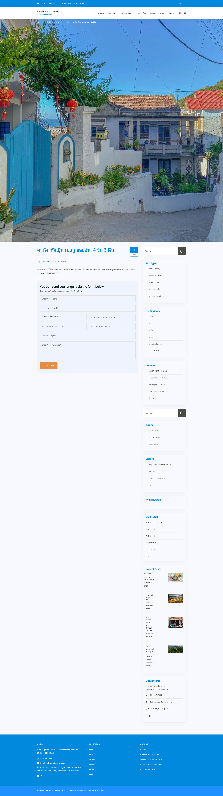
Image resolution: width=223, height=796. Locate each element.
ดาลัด (151, 330)
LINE (179, 3)
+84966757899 (52, 3)
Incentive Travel (155, 276)
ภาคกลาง (152, 337)
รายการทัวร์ (141, 13)
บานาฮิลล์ (93, 759)
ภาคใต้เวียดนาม (154, 351)
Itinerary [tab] (62, 261)
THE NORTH (150, 536)
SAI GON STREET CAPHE (149, 628)
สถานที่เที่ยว (126, 13)
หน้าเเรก (101, 13)
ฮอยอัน (91, 764)
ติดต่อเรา (171, 13)
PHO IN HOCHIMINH (149, 578)
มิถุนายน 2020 (154, 444)
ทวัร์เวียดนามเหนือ (155, 296)
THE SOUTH (150, 550)
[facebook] (38, 3)
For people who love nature (160, 464)
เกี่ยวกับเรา (113, 13)
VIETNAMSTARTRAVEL (154, 522)
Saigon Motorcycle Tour (158, 378)
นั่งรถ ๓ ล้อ (152, 398)
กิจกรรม (152, 13)
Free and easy (154, 269)
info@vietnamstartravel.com (76, 3)
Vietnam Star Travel (47, 11)
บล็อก (162, 13)
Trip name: (45, 291)
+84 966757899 (155, 695)
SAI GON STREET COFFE (158, 478)
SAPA (148, 602)
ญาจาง (151, 316)
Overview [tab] (45, 261)
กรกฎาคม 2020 (154, 437)
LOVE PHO (152, 471)
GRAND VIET (150, 529)
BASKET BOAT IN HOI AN (158, 371)
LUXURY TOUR (154, 282)
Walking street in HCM (157, 385)
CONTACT (150, 556)
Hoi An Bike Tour (147, 769)
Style (150, 485)
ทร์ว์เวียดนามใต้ (154, 289)
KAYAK (143, 749)
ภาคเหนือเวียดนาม (155, 344)
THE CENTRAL (151, 543)
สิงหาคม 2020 (154, 430)
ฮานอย (91, 769)
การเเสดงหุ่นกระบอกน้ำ (157, 391)
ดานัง (150, 323)
